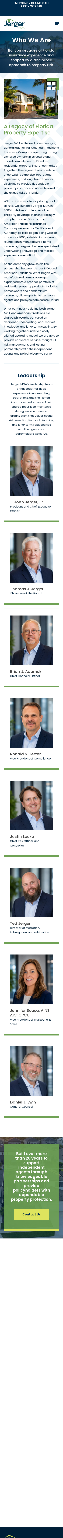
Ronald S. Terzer (25, 754)
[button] (57, 23)
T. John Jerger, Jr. (27, 502)
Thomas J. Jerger (27, 589)
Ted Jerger (20, 923)
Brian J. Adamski (26, 671)
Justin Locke (22, 836)
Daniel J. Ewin (23, 1102)
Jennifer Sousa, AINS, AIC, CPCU (30, 1013)
